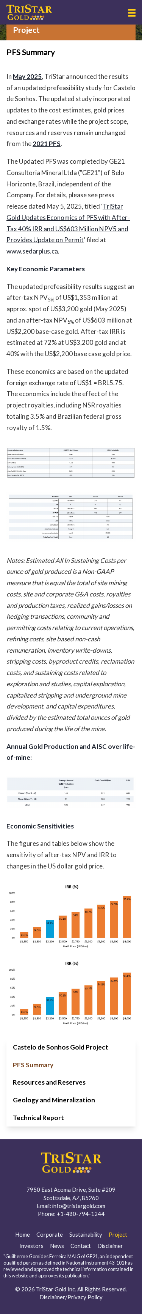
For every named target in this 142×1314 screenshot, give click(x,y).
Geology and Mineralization (54, 1100)
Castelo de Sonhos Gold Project (60, 1047)
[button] (132, 13)
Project (118, 1234)
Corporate (49, 1234)
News (57, 1245)
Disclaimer (110, 1245)
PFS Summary (33, 1065)
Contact (80, 1245)
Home (22, 1234)
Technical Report (38, 1118)
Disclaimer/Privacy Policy (71, 1297)
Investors (31, 1245)
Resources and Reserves (49, 1082)
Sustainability (85, 1234)
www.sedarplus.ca (32, 251)
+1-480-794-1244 (81, 1213)
